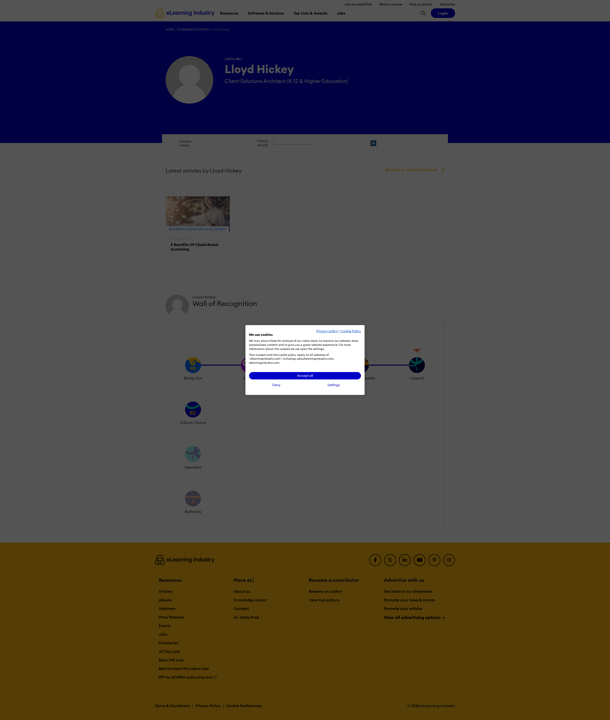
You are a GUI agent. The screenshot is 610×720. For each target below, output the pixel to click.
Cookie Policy (350, 331)
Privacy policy (327, 331)
